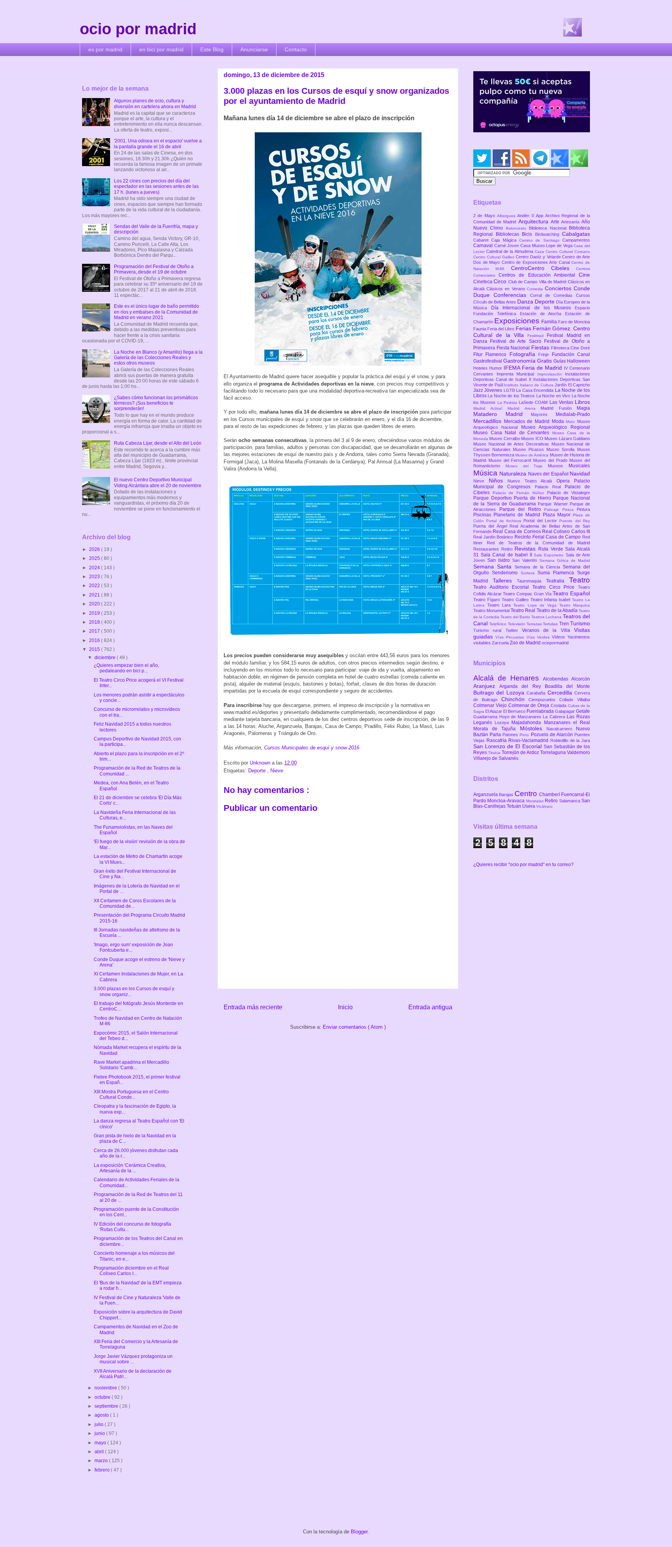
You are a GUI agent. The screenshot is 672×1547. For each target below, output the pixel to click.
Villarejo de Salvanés (495, 758)
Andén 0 (526, 215)
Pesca (569, 509)
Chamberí (550, 794)
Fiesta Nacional (514, 348)
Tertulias (551, 624)
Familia (549, 321)
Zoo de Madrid (526, 642)
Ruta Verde (551, 549)
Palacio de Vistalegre (568, 492)
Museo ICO (532, 438)
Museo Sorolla (561, 449)
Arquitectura (534, 221)
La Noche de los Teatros (512, 395)
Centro (526, 793)
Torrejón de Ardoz (521, 752)
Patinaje (553, 509)
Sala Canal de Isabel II (507, 555)
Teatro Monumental (492, 610)
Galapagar (565, 711)
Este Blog (212, 49)
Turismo (580, 623)
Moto (571, 421)
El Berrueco (515, 711)
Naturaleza (513, 473)
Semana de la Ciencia (538, 567)
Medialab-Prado (573, 414)
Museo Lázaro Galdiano (567, 438)
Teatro (579, 580)
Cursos (583, 295)
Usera (529, 806)
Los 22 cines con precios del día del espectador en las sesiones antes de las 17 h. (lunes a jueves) (156, 186)
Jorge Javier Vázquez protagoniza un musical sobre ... (133, 1359)
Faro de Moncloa (574, 321)
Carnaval (483, 245)
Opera (565, 481)
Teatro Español (571, 593)
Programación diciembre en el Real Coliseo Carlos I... (131, 1270)
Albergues (507, 216)
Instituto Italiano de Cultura (529, 385)
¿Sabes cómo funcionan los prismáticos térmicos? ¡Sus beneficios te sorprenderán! (156, 403)
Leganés (484, 722)
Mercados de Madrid (528, 421)
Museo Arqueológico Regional (555, 427)
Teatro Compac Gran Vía (528, 593)
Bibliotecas (509, 234)
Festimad (537, 335)
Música (486, 473)
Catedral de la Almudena (510, 251)
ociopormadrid (555, 642)
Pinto (525, 735)
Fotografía (523, 354)
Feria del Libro (501, 328)
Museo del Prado (551, 460)
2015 (95, 649)
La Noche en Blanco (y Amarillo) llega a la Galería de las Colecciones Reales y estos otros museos (158, 357)
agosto (102, 1415)
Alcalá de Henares (508, 678)
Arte (556, 222)
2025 (95, 558)
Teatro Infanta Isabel (551, 599)
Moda (559, 421)
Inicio (345, 1007)
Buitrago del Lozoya (500, 692)
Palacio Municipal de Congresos (531, 483)
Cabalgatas (576, 234)
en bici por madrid (161, 49)
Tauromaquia (531, 581)
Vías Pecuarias (510, 637)
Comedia (536, 289)
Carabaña (537, 693)
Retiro (508, 549)
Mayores (543, 414)
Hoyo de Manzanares (521, 716)
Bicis (528, 234)
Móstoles (533, 728)
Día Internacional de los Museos (533, 307)
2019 (95, 613)
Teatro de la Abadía (558, 610)
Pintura (583, 509)
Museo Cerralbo (505, 438)
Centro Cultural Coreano (568, 251)
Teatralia (557, 581)
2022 (95, 585)
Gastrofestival (488, 361)
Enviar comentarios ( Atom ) (354, 1027)
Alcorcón (580, 679)
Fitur (479, 354)
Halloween (578, 361)
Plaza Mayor (558, 514)
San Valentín (525, 560)
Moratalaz (535, 801)
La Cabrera (555, 716)
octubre (103, 1397)
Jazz (478, 390)
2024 (95, 567)
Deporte (257, 771)
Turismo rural (489, 630)
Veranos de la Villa (548, 630)
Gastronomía (520, 361)
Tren (564, 623)
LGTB (510, 390)
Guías (560, 361)
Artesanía (571, 221)
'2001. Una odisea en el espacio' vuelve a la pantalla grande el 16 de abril (158, 143)
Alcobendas (557, 679)
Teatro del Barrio (515, 617)
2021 (95, 595)
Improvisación (551, 374)
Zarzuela (501, 642)
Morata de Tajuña (496, 728)
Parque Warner (554, 504)
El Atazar (494, 711)
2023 (95, 576)
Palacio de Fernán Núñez (520, 493)
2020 (95, 604)
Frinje (544, 354)
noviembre (106, 1388)
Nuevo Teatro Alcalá (532, 481)
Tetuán (514, 806)
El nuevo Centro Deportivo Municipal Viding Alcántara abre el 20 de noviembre (157, 482)
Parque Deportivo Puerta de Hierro (513, 498)
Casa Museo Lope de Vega (547, 245)
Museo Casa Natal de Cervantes (512, 432)
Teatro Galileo (516, 599)
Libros (582, 402)
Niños (498, 480)
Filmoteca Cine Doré (570, 348)
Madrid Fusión (559, 408)
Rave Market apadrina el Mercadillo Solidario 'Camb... (131, 1064)
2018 (95, 622)
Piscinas (483, 514)
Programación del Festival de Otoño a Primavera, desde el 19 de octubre (154, 269)
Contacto (296, 49)
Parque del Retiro (521, 509)
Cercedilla (561, 692)
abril (99, 1451)
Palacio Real (550, 486)
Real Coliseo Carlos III (566, 531)
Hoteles (481, 368)
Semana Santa (493, 566)
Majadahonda (527, 722)
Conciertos (559, 288)
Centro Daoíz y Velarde (539, 256)
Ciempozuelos (543, 699)
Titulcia (495, 753)
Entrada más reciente (253, 1007)
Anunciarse (254, 49)
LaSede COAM (534, 402)
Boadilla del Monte (567, 686)
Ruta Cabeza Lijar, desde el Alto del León (157, 443)
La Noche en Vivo (554, 395)
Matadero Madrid (502, 414)
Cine (584, 275)
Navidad (580, 473)
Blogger (359, 1532)
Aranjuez (486, 686)
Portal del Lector (541, 520)
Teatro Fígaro (487, 599)
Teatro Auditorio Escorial (502, 587)
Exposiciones (517, 321)
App (540, 215)
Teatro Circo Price (555, 587)
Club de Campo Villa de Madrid (538, 281)
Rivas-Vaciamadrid (529, 740)
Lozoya (503, 722)
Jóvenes (493, 390)
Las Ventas (562, 402)
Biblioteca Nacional (549, 228)
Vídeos (559, 637)
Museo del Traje (527, 466)
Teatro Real (523, 610)
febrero (102, 1470)
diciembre (105, 657)
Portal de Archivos (504, 521)
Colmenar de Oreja (529, 705)
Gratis (545, 361)
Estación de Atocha (542, 313)
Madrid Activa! (490, 408)
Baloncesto (517, 228)
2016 (95, 640)
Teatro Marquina (574, 605)
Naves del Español (549, 474)
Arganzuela (486, 794)
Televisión (517, 624)
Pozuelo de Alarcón (552, 734)
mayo (100, 1442)
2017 (95, 631)
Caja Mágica (505, 240)
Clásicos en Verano (506, 288)
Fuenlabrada (541, 711)
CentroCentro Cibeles (543, 268)
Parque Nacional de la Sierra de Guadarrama (531, 500)
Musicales (579, 465)
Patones (511, 734)
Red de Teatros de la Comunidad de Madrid (538, 542)
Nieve (276, 771)
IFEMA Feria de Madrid (534, 368)
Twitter (514, 630)
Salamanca (570, 800)
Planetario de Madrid (518, 514)
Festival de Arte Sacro (517, 341)
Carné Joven (507, 245)
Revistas (526, 548)
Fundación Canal (571, 354)
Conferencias (512, 295)
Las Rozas (578, 716)
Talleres (505, 580)
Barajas (506, 794)
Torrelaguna (553, 752)
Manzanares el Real (567, 722)
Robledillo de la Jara (570, 740)
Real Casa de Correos (517, 531)
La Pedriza (508, 402)
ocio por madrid (138, 28)
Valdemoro (578, 752)
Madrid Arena (524, 408)
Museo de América (532, 455)
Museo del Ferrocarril (510, 460)
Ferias (524, 328)
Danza (526, 301)
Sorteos (529, 573)
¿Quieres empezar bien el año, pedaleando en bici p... (126, 668)
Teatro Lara (500, 605)
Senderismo (506, 572)
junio (100, 1433)
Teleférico (498, 624)
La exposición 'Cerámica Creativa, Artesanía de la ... (130, 1168)
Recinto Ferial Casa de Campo (548, 537)
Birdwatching (548, 234)
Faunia (480, 328)
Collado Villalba (574, 699)
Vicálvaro (544, 806)
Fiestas (541, 347)
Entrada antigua (430, 1007)
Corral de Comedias (553, 295)
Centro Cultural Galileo (494, 257)
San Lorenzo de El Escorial (508, 746)
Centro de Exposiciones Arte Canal (537, 262)
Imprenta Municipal (517, 374)
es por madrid (105, 49)
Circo (501, 281)
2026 (95, 549)
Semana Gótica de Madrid (564, 560)
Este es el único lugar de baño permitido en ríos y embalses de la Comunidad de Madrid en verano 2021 (156, 311)
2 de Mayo (485, 215)
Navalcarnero (561, 728)
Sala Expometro (549, 555)
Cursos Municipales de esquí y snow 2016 (311, 748)
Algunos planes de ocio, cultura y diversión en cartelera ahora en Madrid (155, 103)
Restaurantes (487, 549)
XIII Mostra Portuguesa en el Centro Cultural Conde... (131, 1094)
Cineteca (483, 281)
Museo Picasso (529, 449)
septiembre (106, 1406)
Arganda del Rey (522, 686)
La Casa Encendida (535, 390)
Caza (540, 251)
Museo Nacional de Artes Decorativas (512, 444)
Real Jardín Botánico (493, 537)
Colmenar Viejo (490, 705)
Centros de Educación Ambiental (539, 275)
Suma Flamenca (557, 572)
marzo (101, 1460)
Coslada (559, 705)
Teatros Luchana (547, 617)
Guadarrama (486, 716)
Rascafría (497, 740)
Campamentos (576, 240)
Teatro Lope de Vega (536, 605)
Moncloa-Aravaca (506, 800)
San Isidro (499, 560)
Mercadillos (488, 421)
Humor (496, 368)
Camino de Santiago (540, 240)
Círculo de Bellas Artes (495, 302)
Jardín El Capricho (572, 384)
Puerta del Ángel (491, 526)
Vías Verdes (539, 637)
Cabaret (482, 240)
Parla (496, 734)
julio (99, 1424)
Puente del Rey (574, 521)
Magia (583, 408)
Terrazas (535, 624)
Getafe (583, 711)
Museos (558, 465)
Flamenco (497, 354)
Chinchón (515, 699)
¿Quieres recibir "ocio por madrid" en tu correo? (523, 864)
